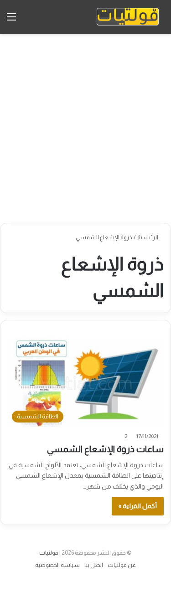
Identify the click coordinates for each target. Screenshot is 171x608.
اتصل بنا (93, 565)
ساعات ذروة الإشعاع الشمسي (105, 449)
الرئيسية (148, 237)
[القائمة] (11, 20)
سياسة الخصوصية (57, 565)
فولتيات (48, 552)
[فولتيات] (127, 16)
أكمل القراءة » (138, 506)
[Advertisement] (85, 128)
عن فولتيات (122, 565)
